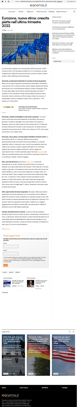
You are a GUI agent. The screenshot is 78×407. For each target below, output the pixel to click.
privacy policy (7, 259)
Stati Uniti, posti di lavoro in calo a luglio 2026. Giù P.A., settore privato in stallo (38, 1)
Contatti (64, 388)
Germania (41, 152)
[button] (71, 1)
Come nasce (24, 388)
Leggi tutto (59, 1)
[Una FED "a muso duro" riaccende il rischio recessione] (37, 283)
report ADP (30, 162)
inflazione (18, 272)
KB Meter (45, 388)
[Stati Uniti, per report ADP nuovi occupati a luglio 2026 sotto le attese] (63, 355)
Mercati (42, 286)
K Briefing (17, 1)
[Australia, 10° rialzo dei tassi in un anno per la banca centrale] (13, 283)
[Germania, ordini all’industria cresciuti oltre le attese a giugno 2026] (38, 355)
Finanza (37, 286)
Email (5, 250)
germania (11, 272)
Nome (5, 243)
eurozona (5, 272)
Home (4, 388)
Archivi (53, 58)
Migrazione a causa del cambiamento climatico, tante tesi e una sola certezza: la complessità (63, 50)
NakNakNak (7, 228)
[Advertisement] (26, 309)
